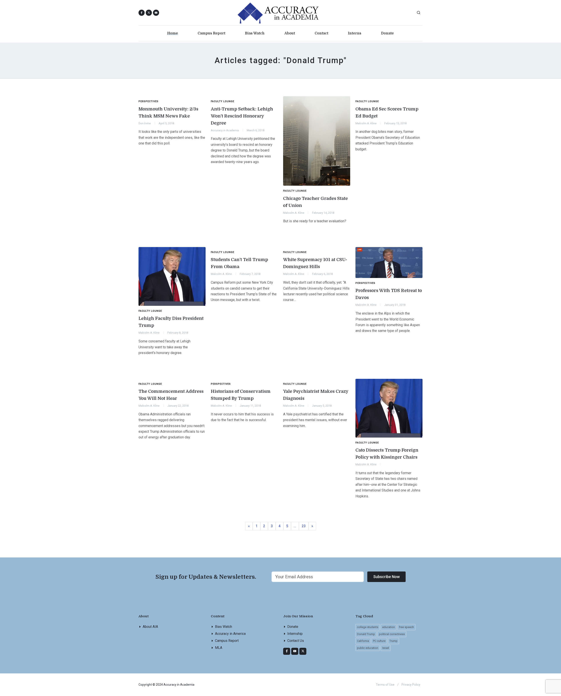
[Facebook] (286, 651)
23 (305, 526)
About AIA (150, 627)
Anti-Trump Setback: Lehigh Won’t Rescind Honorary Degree (242, 116)
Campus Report (227, 641)
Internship (295, 634)
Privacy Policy (410, 684)
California (363, 641)
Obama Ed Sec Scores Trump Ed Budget (386, 113)
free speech (406, 627)
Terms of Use (385, 684)
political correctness (392, 634)
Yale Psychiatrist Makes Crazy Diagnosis (315, 395)
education (388, 627)
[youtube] (156, 13)
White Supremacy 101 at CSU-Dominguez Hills (315, 263)
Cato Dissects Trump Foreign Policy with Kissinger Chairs (386, 454)
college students (367, 627)
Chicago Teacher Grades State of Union (315, 202)
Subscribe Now (386, 576)
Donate (292, 627)
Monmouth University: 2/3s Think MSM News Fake (168, 113)
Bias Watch (223, 627)
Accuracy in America (230, 634)
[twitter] (302, 651)
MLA (218, 648)
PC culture (379, 641)
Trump (393, 641)
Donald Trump (366, 634)
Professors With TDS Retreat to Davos (388, 294)
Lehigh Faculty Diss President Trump (171, 322)
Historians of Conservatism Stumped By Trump (241, 395)
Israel (385, 648)
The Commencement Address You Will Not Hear (171, 395)
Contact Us (295, 641)
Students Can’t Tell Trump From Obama (239, 263)
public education (367, 648)
